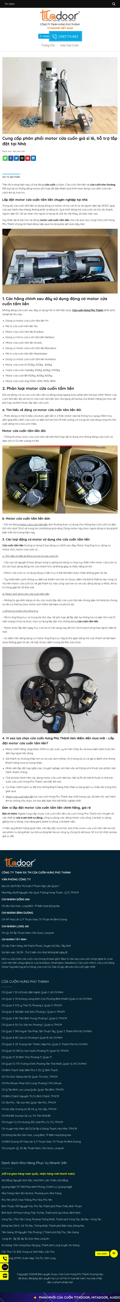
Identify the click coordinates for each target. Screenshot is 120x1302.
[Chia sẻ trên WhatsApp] (5, 158)
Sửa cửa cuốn (69, 45)
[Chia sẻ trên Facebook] (10, 158)
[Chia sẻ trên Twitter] (16, 158)
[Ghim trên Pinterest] (27, 158)
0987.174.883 (68, 36)
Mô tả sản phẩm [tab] (11, 177)
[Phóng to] (6, 130)
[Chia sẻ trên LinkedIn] (33, 158)
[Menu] (114, 1254)
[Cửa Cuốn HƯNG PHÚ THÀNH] (60, 19)
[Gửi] (114, 4)
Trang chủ (48, 45)
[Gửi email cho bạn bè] (22, 158)
